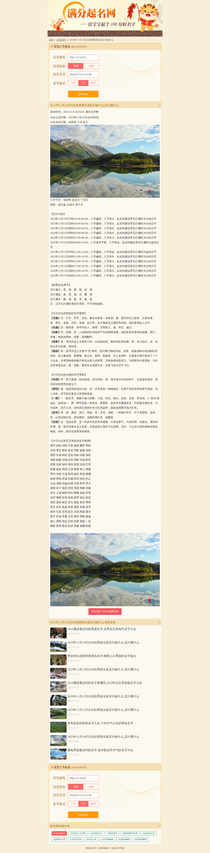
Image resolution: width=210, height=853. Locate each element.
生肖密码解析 (124, 839)
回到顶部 (104, 848)
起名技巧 (61, 40)
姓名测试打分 (97, 833)
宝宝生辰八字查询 (78, 833)
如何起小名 (92, 839)
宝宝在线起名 (59, 833)
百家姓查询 (112, 833)
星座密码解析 (141, 839)
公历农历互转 (76, 839)
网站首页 (91, 848)
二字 (73, 83)
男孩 (75, 66)
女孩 (91, 66)
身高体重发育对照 (130, 833)
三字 (83, 83)
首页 (51, 40)
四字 (93, 83)
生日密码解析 (107, 839)
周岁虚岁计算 (59, 839)
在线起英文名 (149, 833)
